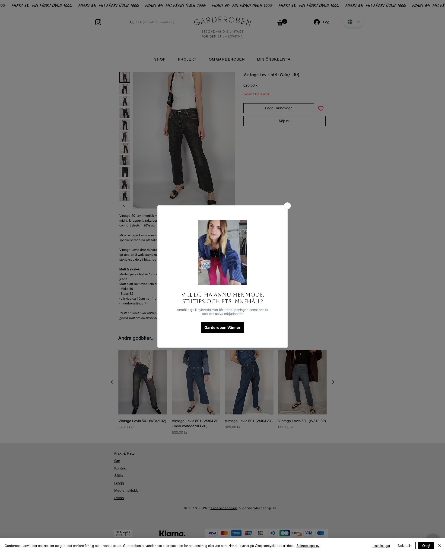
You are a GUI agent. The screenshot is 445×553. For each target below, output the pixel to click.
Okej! (426, 545)
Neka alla (405, 545)
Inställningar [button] (381, 545)
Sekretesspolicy (307, 545)
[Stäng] (439, 545)
